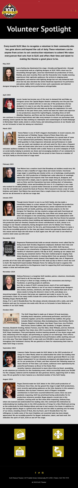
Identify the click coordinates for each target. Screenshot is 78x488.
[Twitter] (39, 473)
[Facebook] (35, 473)
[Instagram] (42, 473)
